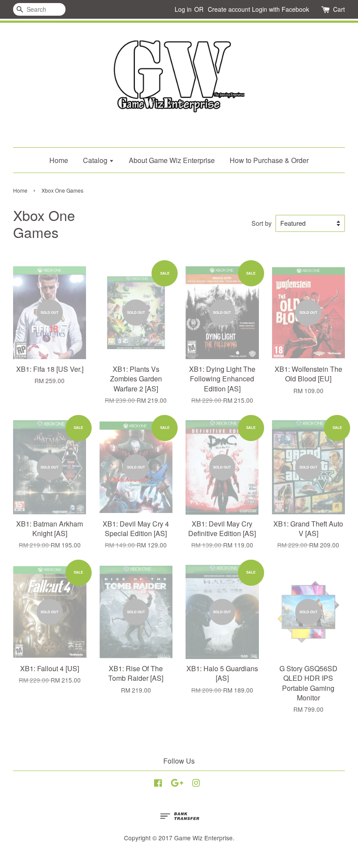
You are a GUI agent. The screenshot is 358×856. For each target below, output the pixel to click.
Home (58, 160)
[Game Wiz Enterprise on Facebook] (158, 784)
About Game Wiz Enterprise (172, 160)
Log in (183, 9)
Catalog (96, 160)
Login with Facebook (280, 9)
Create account (229, 9)
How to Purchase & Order (269, 160)
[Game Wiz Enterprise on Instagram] (196, 784)
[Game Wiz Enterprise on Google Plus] (177, 784)
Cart (339, 9)
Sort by (261, 223)
